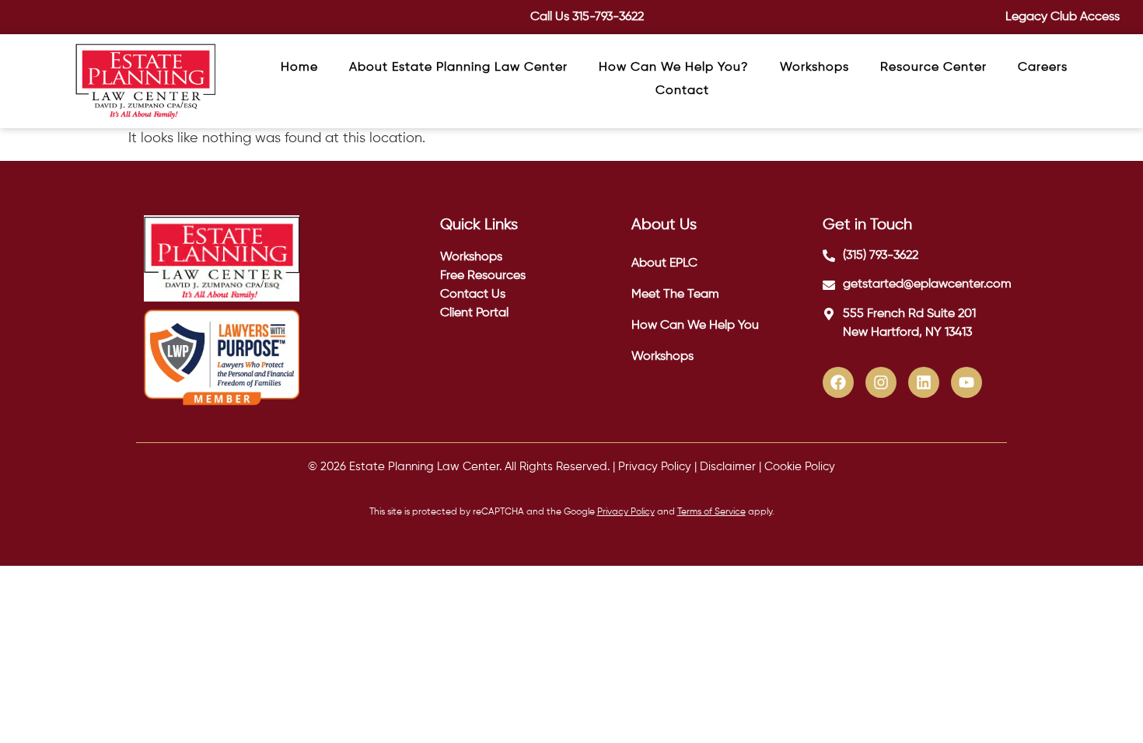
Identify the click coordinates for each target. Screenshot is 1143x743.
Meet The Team (675, 294)
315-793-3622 (608, 17)
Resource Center (933, 67)
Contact (682, 91)
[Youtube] (966, 382)
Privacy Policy (654, 467)
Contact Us (472, 294)
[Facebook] (838, 382)
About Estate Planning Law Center (458, 67)
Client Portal (474, 313)
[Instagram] (881, 382)
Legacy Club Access (1062, 17)
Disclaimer (728, 467)
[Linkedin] (923, 382)
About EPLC (664, 263)
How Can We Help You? (674, 67)
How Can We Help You (695, 325)
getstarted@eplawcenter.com (927, 284)
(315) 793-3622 (880, 255)
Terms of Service (711, 512)
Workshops (814, 67)
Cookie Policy (799, 467)
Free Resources (483, 276)
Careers (1043, 67)
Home (299, 67)
